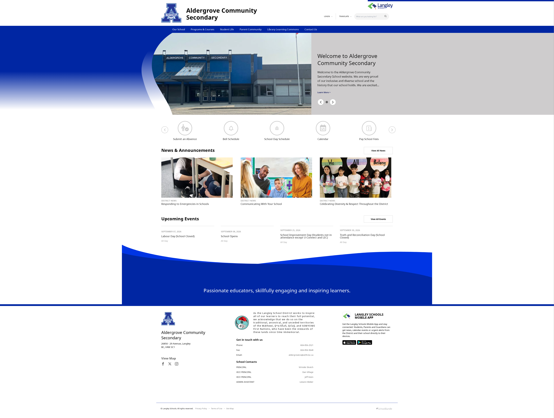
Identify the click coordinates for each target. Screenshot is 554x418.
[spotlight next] (332, 102)
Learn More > (324, 92)
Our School (178, 29)
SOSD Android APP (364, 342)
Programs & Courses (202, 29)
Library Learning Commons (283, 29)
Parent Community (251, 29)
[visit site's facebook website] (163, 364)
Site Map (230, 408)
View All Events (378, 219)
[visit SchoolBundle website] (384, 409)
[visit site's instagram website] (176, 364)
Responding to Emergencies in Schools (185, 204)
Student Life (227, 29)
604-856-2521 (306, 345)
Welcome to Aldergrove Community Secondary (347, 59)
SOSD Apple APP (349, 342)
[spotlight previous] (320, 102)
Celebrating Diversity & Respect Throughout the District (354, 204)
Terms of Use (216, 408)
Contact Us (311, 29)
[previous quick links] (164, 129)
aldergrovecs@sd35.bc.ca (301, 355)
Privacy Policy (201, 408)
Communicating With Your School (261, 204)
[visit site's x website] (170, 364)
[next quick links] (392, 129)
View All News (378, 150)
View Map (168, 358)
